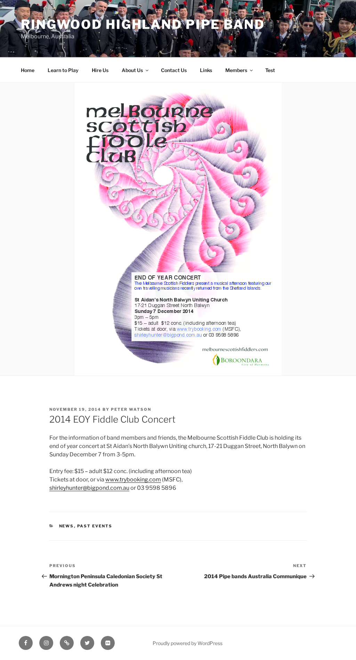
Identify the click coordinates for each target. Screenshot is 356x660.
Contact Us (174, 70)
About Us (132, 70)
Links (206, 70)
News (66, 526)
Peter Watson (131, 409)
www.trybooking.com (133, 479)
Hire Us (100, 70)
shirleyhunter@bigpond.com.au (89, 488)
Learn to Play (63, 70)
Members (236, 70)
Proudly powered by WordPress (187, 643)
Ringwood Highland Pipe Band (143, 24)
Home (27, 70)
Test (270, 70)
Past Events (95, 526)
